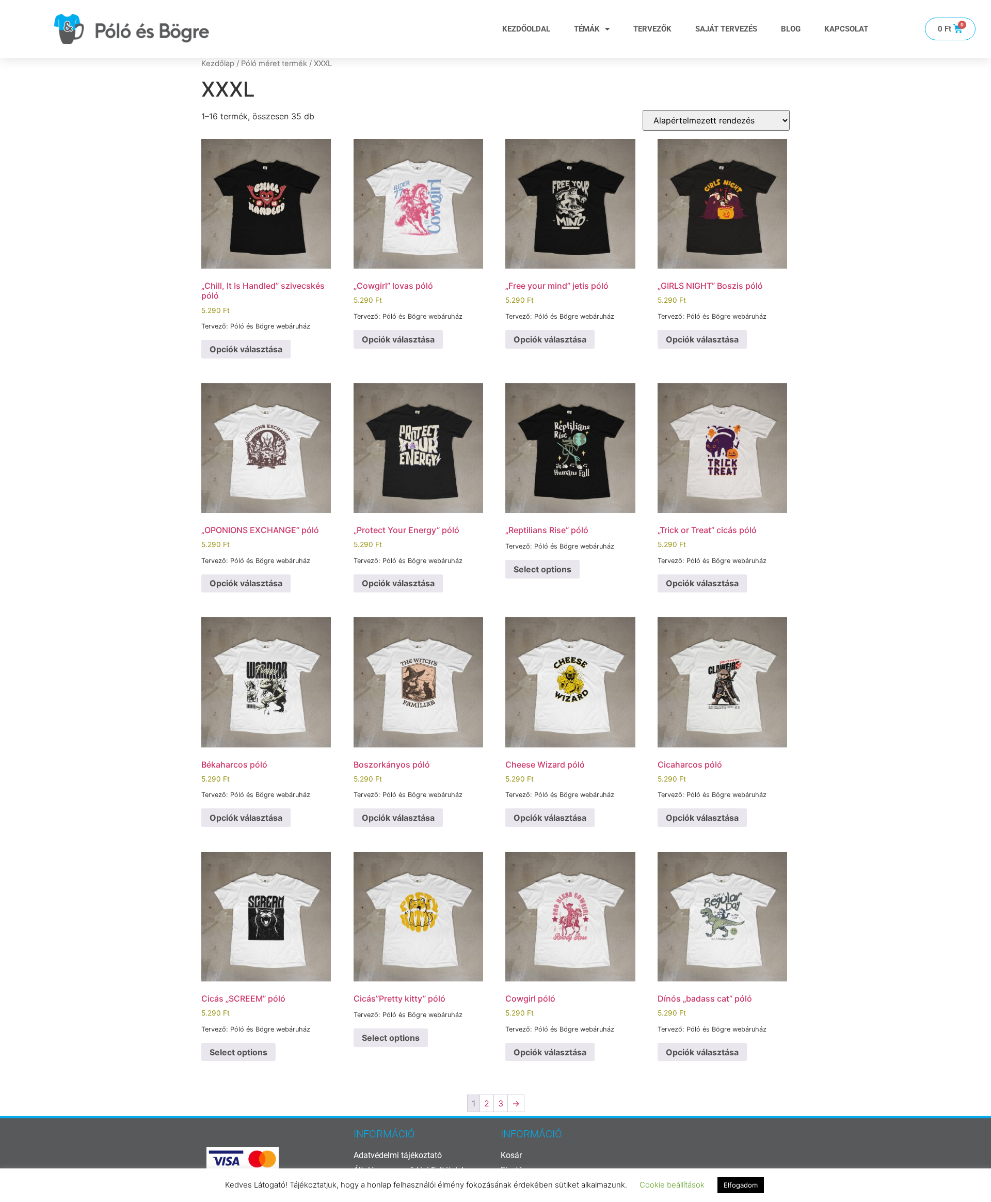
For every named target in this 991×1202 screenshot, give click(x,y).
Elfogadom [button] (741, 1185)
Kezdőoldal (526, 29)
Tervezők (652, 29)
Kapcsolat (846, 29)
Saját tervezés (726, 29)
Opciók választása (246, 349)
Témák (587, 29)
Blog (791, 29)
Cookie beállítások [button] (672, 1185)
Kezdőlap (217, 63)
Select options (542, 569)
